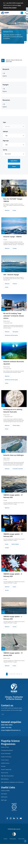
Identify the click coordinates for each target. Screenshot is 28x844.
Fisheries (15, 283)
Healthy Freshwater (6, 757)
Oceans (14, 210)
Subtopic (5, 131)
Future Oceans (5, 760)
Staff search (4, 797)
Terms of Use (21, 838)
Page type (6, 140)
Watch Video (9, 61)
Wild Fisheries (5, 779)
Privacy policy (13, 838)
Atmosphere (15, 331)
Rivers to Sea (4, 772)
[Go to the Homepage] (5, 12)
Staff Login (4, 800)
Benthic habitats (15, 544)
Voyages (15, 248)
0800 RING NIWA (7, 725)
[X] (27, 16)
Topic (4, 122)
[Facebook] (27, 8)
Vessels (7, 590)
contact (17, 710)
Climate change (16, 425)
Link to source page (14, 197)
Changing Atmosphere (7, 750)
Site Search (4, 794)
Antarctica (7, 210)
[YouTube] (27, 19)
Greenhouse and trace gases (11, 335)
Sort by (5, 150)
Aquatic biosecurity (6, 769)
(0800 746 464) (6, 727)
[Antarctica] (25, 42)
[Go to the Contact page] (2, 714)
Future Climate (5, 747)
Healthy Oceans (5, 763)
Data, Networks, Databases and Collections (12, 782)
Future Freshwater (6, 753)
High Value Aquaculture (7, 776)
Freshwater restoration (18, 468)
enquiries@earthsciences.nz (11, 730)
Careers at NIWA (5, 790)
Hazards (3, 766)
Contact (5, 838)
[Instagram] (27, 11)
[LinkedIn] (27, 14)
